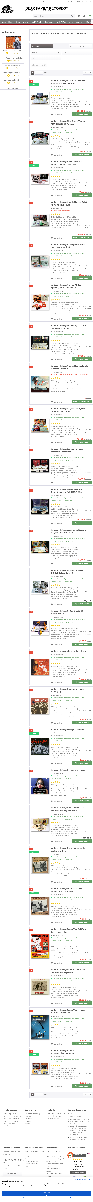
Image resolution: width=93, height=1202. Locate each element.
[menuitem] (54, 16)
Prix (64, 53)
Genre (34, 58)
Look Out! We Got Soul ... (13, 50)
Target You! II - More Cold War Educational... (68, 1011)
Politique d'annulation (32, 1161)
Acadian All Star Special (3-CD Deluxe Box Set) (66, 286)
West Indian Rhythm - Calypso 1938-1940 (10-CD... (69, 531)
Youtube (28, 1126)
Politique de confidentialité (83, 1179)
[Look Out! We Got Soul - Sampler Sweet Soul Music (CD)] (13, 42)
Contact (27, 1159)
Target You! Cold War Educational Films (68, 930)
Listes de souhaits (50, 2)
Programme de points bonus (34, 1151)
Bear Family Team (9, 1126)
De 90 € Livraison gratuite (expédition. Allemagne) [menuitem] (78, 1127)
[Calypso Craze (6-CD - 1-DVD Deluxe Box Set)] (40, 425)
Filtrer (36, 46)
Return (27, 1166)
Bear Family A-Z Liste (10, 1114)
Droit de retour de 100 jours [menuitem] (79, 1119)
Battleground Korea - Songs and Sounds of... (68, 246)
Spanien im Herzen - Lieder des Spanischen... (68, 450)
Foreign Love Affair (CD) (67, 730)
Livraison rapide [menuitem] (75, 1116)
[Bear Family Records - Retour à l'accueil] (7, 9)
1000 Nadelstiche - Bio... (13, 65)
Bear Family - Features (53, 1116)
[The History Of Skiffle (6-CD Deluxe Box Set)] (40, 342)
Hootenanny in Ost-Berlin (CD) (68, 690)
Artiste (34, 53)
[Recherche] (72, 16)
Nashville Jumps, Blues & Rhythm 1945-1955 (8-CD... (66, 490)
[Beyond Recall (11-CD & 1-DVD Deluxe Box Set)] (40, 587)
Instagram (28, 1119)
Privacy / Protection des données (54, 1152)
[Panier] (89, 16)
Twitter (27, 1124)
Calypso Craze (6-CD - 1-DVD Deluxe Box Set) (68, 409)
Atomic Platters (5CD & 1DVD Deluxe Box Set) (69, 203)
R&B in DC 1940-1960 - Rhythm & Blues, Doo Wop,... (68, 82)
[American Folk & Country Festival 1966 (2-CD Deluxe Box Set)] (40, 178)
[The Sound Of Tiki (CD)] (40, 667)
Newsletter (28, 1156)
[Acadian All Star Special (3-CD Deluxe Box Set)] (40, 302)
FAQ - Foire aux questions (55, 1156)
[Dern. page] (40, 73)
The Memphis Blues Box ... (13, 73)
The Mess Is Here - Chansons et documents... (67, 890)
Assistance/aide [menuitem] (84, 2)
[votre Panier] (84, 16)
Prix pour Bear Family (53, 1119)
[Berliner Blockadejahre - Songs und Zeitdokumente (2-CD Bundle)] (40, 1068)
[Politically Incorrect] (40, 786)
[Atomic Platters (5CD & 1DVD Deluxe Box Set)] (40, 220)
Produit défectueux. (31, 1164)
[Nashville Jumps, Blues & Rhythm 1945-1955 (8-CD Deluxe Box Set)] (40, 506)
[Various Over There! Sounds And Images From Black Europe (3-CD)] (40, 986)
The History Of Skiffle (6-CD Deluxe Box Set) (68, 326)
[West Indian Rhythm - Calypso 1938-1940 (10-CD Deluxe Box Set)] (40, 547)
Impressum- (29, 1154)
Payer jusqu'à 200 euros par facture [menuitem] (79, 1122)
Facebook (28, 1116)
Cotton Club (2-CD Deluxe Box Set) (67, 612)
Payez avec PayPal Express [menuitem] (79, 1137)
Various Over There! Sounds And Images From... (68, 971)
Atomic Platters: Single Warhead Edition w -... (69, 367)
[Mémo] (79, 16)
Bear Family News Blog (32, 1114)
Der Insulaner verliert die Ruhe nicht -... (69, 849)
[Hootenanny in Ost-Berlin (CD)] (40, 706)
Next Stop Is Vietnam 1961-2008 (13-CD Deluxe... (68, 122)
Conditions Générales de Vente (54, 1165)
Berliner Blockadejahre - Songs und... (64, 1051)
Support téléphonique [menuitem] (77, 1140)
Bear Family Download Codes (13, 1116)
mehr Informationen (81, 237)
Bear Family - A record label (55, 1114)
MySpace (28, 1121)
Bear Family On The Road (11, 1121)
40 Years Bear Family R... (13, 58)
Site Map (49, 1171)
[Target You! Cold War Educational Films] (40, 946)
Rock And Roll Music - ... (13, 80)
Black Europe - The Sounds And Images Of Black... (67, 809)
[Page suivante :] (36, 73)
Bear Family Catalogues (11, 1119)
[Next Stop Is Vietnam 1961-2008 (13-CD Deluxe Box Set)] (40, 138)
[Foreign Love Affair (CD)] (40, 746)
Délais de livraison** (53, 1169)
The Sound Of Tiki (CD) (69, 651)
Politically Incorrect (68, 770)
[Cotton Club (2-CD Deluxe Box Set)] (40, 627)
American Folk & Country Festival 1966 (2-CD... (66, 163)
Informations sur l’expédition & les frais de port (56, 1160)
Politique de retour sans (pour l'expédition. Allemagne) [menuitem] (78, 1133)
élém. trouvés (37, 65)
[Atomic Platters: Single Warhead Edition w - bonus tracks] (40, 384)
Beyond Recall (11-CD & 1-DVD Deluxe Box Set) (68, 571)
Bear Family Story (9, 1124)
